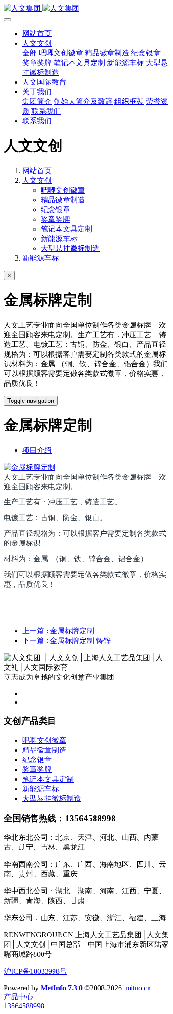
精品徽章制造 (63, 200)
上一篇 (58, 631)
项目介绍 (37, 450)
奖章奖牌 (55, 219)
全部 (29, 53)
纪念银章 (55, 209)
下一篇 (66, 640)
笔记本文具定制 (66, 229)
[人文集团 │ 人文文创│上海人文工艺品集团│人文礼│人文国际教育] (86, 8)
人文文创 (37, 180)
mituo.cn (138, 988)
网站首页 (37, 33)
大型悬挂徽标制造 (70, 248)
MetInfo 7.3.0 (62, 988)
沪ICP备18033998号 (35, 971)
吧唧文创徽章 (63, 190)
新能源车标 (59, 239)
